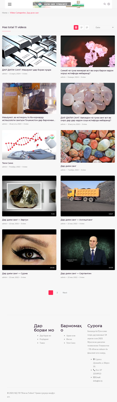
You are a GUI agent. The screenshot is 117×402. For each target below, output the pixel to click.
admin (4, 74)
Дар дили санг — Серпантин (76, 273)
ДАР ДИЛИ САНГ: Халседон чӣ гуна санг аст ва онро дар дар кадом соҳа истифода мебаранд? (86, 119)
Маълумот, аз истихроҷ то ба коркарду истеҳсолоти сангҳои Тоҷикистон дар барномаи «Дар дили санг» (28, 119)
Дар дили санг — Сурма (15, 273)
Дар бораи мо (45, 335)
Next (65, 292)
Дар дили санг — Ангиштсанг (76, 219)
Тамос (42, 343)
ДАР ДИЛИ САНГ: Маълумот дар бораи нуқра (26, 70)
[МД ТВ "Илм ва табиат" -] (58, 4)
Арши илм (70, 335)
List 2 (87, 27)
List (81, 27)
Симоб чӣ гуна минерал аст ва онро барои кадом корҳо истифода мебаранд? (87, 72)
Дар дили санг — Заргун (15, 219)
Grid (76, 27)
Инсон (69, 339)
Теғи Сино (7, 163)
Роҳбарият (44, 339)
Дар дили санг (68, 166)
